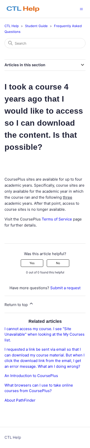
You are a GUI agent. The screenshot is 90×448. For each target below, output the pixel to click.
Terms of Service (57, 219)
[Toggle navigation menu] (81, 9)
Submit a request (65, 287)
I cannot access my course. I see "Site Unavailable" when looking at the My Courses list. (44, 334)
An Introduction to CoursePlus (31, 375)
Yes (32, 263)
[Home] (25, 9)
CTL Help (11, 26)
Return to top (16, 304)
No (58, 263)
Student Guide (36, 26)
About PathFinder (20, 400)
